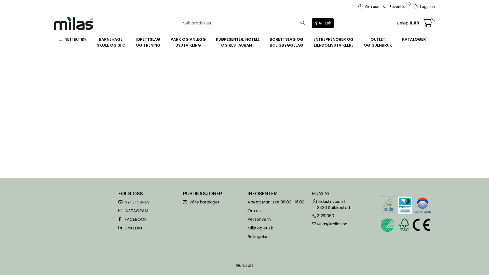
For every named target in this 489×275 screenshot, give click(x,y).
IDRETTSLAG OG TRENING (148, 42)
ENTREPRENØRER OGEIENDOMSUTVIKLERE (334, 42)
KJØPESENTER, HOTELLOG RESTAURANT (238, 42)
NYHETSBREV (137, 202)
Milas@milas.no (332, 224)
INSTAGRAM (136, 211)
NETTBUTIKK (74, 39)
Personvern (259, 219)
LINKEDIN (133, 228)
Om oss (255, 211)
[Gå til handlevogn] (427, 24)
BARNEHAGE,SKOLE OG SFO (111, 42)
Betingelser (259, 237)
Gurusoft (244, 265)
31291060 (325, 216)
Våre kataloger (204, 202)
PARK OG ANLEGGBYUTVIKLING (188, 42)
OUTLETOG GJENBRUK (378, 42)
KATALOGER (414, 39)
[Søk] (302, 23)
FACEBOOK (135, 219)
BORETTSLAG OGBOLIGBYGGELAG (286, 42)
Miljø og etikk (260, 228)
